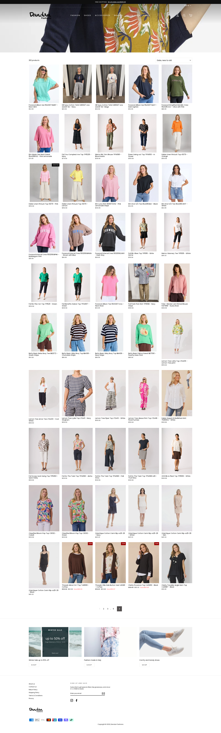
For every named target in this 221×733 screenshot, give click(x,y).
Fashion (75, 15)
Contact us (33, 687)
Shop (33, 665)
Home (110, 28)
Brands (118, 15)
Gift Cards (143, 15)
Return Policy (33, 690)
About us (32, 684)
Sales (130, 15)
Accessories (102, 15)
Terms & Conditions (35, 695)
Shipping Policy (34, 692)
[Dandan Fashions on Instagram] (71, 700)
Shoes (87, 15)
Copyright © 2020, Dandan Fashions (110, 724)
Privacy (31, 698)
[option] (110, 2)
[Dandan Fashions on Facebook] (76, 700)
